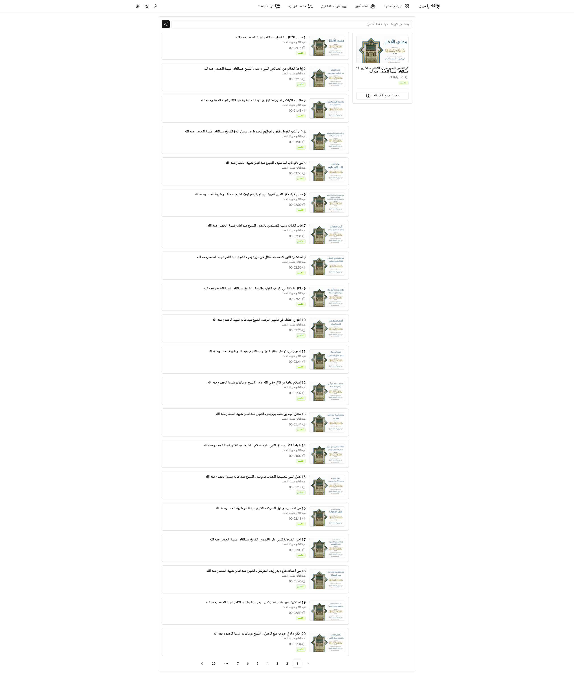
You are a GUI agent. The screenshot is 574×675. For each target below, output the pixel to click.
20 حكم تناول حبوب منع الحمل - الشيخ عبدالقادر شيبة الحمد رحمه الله (259, 634)
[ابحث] (166, 24)
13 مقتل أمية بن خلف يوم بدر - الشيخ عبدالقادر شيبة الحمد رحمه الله (261, 414)
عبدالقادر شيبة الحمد (294, 42)
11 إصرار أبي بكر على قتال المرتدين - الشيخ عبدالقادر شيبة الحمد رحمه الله (257, 351)
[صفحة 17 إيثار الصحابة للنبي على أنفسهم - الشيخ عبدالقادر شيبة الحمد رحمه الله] (327, 548)
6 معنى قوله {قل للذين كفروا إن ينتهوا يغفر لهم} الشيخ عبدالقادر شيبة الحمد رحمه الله (249, 194)
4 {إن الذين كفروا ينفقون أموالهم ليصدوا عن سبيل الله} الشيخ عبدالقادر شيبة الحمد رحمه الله (245, 131)
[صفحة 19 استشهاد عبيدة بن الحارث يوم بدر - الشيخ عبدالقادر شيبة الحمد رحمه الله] (327, 611)
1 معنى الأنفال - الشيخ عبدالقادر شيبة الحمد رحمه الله (270, 37)
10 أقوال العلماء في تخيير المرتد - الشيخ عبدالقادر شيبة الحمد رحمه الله (258, 320)
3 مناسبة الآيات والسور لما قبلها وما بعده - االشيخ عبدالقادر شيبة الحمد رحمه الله (253, 100)
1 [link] (297, 663)
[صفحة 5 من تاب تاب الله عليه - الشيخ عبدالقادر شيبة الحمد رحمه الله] (327, 171)
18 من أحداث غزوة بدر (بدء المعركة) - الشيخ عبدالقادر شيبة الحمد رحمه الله (256, 571)
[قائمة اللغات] (147, 6)
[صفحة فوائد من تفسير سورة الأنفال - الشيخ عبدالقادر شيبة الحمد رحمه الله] (357, 68)
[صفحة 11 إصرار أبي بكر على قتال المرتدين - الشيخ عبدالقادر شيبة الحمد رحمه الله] (327, 359)
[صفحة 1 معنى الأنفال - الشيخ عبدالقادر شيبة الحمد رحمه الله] (327, 46)
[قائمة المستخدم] (156, 6)
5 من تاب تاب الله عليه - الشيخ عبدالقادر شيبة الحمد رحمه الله (265, 163)
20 (213, 663)
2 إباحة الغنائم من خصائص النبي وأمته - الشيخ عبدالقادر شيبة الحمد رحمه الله (255, 69)
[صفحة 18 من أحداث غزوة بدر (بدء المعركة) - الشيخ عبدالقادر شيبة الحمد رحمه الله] (327, 579)
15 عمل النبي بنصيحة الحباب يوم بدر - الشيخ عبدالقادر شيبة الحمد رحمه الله (256, 477)
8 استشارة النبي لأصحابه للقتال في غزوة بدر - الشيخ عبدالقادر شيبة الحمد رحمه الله (251, 257)
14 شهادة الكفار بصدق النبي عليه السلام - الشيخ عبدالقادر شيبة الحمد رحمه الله (254, 445)
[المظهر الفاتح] (138, 6)
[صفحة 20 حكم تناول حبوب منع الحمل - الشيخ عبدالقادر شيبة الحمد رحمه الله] (327, 642)
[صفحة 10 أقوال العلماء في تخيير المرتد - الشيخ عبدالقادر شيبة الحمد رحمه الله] (327, 328)
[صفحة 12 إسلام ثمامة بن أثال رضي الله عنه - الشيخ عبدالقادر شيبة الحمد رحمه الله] (327, 391)
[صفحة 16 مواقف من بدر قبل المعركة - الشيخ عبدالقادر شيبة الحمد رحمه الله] (327, 516)
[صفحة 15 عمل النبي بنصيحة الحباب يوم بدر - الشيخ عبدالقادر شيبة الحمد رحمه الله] (327, 485)
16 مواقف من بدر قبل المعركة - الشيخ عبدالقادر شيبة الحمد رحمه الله (260, 508)
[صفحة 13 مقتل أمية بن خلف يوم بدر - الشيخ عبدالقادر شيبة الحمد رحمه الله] (327, 422)
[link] (308, 664)
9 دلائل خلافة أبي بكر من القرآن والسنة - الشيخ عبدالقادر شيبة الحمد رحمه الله (254, 288)
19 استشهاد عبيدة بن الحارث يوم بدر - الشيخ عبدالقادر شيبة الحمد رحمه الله (256, 602)
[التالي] (202, 664)
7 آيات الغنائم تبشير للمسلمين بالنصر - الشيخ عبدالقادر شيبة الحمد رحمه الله (256, 226)
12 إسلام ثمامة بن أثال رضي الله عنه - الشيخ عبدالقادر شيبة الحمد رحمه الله (256, 382)
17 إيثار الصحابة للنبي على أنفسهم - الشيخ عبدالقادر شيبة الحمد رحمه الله (257, 539)
